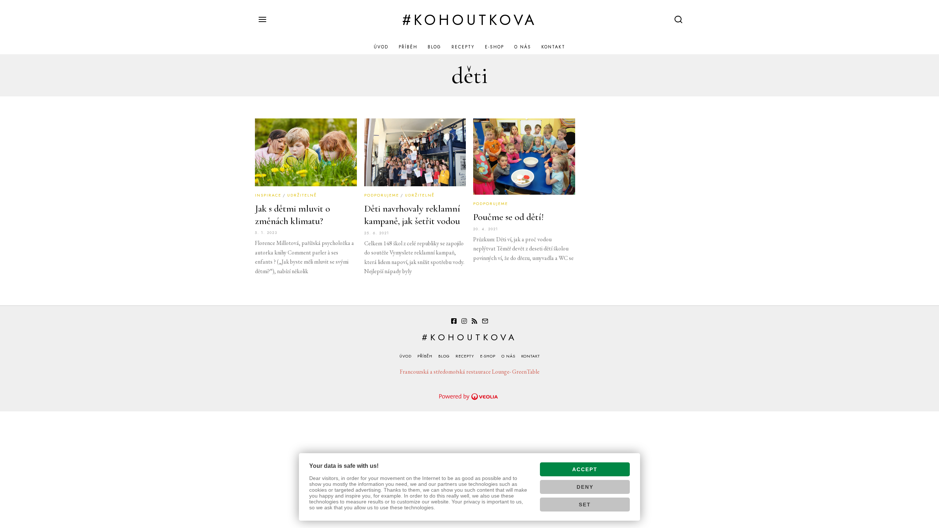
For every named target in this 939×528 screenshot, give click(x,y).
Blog (434, 47)
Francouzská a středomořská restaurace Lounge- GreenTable (470, 371)
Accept (585, 469)
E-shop (494, 47)
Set (585, 504)
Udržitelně (302, 195)
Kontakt (553, 47)
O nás (522, 47)
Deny (585, 487)
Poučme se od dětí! (508, 217)
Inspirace (268, 195)
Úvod (381, 47)
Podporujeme (381, 195)
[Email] (485, 321)
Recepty (463, 47)
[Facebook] (453, 321)
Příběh (408, 47)
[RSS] (474, 321)
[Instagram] (464, 321)
